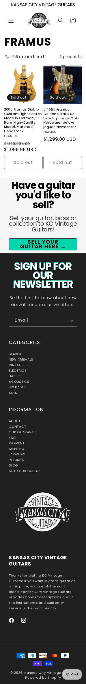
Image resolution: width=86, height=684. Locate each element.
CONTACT (17, 426)
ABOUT (15, 421)
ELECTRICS (18, 370)
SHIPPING (16, 448)
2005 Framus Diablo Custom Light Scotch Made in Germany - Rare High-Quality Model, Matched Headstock (23, 120)
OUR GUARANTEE (23, 432)
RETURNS (16, 459)
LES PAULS (17, 387)
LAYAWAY (17, 454)
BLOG (13, 465)
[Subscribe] (71, 320)
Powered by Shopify (43, 677)
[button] (11, 20)
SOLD (13, 392)
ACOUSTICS (19, 381)
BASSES (15, 376)
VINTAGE (16, 365)
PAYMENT (16, 443)
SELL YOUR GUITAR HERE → (43, 244)
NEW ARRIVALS (21, 359)
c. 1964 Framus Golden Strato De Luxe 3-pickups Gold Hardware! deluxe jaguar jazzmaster (61, 118)
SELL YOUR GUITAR (24, 470)
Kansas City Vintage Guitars (50, 672)
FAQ (12, 437)
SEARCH (15, 354)
